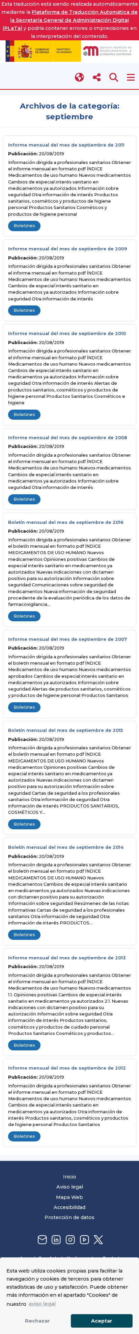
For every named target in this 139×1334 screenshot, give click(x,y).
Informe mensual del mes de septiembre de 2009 (67, 248)
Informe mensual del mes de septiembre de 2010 (67, 333)
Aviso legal (69, 1187)
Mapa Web (69, 1197)
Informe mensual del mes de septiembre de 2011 (66, 145)
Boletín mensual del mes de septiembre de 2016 (65, 522)
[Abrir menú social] (96, 77)
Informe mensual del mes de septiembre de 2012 (67, 1068)
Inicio (69, 1177)
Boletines (24, 225)
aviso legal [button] (42, 1304)
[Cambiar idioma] (80, 77)
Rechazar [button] (37, 1321)
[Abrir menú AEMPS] (130, 77)
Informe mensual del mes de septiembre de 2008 (67, 437)
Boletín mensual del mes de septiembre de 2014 (65, 847)
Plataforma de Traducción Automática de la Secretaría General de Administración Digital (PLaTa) (70, 20)
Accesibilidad (69, 1207)
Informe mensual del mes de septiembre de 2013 (67, 957)
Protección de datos (69, 1217)
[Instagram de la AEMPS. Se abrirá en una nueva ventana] (69, 1240)
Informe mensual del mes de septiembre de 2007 (67, 639)
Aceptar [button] (101, 1321)
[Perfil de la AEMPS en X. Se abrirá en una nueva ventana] (97, 1240)
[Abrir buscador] (114, 77)
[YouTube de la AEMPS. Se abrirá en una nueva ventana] (83, 1240)
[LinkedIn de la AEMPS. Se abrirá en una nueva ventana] (55, 1240)
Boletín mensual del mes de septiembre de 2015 (65, 730)
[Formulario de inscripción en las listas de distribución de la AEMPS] (41, 1240)
